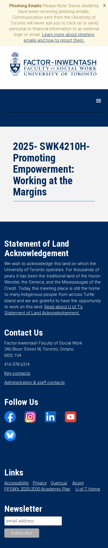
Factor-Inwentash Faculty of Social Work (53, 65)
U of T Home (87, 489)
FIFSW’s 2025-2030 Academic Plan (37, 489)
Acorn (78, 483)
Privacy (40, 483)
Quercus (59, 483)
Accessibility (16, 483)
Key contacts (17, 373)
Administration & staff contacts (34, 382)
